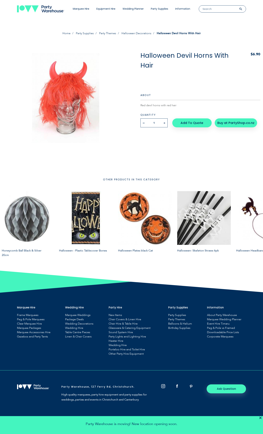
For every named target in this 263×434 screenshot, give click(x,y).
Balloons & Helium (180, 323)
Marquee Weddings (78, 315)
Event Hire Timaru (218, 323)
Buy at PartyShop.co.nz (235, 123)
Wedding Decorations (79, 323)
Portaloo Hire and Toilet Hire (127, 349)
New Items (115, 315)
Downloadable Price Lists (223, 332)
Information (182, 9)
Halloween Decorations (136, 33)
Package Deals (74, 319)
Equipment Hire (105, 9)
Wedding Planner (133, 9)
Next (257, 223)
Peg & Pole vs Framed (221, 328)
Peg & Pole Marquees (31, 319)
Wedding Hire (74, 328)
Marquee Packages (29, 328)
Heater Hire (116, 341)
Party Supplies (159, 9)
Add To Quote (192, 123)
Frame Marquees (27, 315)
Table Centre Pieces (77, 332)
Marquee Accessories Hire (33, 332)
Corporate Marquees (220, 336)
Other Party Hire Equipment (126, 354)
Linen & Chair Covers (78, 336)
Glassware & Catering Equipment (129, 328)
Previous (5, 223)
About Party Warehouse (222, 315)
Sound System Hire (121, 332)
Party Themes (107, 33)
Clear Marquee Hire (29, 323)
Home (66, 33)
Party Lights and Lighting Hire (127, 336)
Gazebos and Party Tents (32, 336)
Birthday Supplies (179, 328)
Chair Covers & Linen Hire (125, 319)
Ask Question (226, 389)
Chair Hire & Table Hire (123, 323)
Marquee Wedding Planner (224, 319)
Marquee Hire (81, 9)
